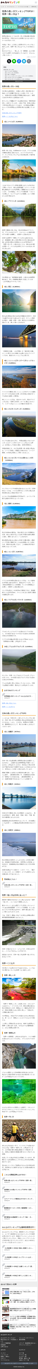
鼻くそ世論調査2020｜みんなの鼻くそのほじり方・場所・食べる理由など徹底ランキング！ (23, 1301)
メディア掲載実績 (6, 1343)
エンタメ (3, 1353)
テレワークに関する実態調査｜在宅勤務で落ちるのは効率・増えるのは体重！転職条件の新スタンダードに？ (23, 1318)
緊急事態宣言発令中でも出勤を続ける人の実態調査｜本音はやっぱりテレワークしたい (23, 1309)
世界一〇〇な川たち (8, 706)
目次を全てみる (19, 81)
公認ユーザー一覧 (24, 1360)
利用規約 (3, 1345)
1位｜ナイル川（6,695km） (11, 71)
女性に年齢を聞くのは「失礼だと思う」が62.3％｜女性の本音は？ (22, 1292)
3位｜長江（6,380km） (10, 74)
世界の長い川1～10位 (9, 69)
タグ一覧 (21, 1353)
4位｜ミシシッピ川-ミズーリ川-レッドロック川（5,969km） (19, 76)
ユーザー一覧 (22, 1356)
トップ (2, 6)
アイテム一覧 (22, 1354)
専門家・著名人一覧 (24, 1358)
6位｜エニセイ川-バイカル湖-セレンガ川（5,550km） (18, 79)
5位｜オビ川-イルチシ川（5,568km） (14, 77)
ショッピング (4, 1354)
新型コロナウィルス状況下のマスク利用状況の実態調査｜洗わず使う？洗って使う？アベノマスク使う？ (23, 1326)
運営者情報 (22, 1339)
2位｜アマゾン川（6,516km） (12, 72)
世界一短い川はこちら (9, 703)
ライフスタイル (10, 6)
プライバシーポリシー (25, 1345)
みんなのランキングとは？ (8, 1338)
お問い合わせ (4, 1346)
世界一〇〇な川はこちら (10, 116)
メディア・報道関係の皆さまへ (27, 1343)
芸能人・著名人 (5, 1356)
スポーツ (3, 1358)
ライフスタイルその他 (23, 6)
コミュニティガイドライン (26, 1338)
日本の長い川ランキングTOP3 (11, 113)
